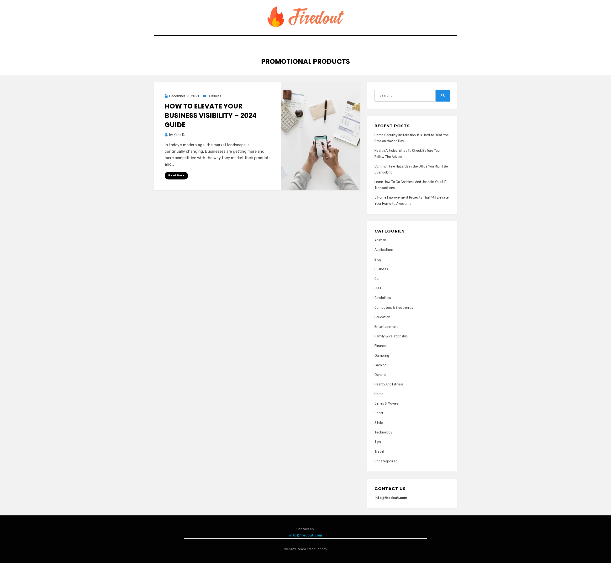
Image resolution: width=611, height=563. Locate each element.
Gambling (381, 356)
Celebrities (382, 298)
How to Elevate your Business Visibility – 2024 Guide (211, 116)
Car (377, 279)
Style (378, 423)
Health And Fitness (389, 384)
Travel (379, 451)
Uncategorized (385, 461)
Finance (380, 346)
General (380, 375)
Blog (377, 260)
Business (214, 96)
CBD (377, 288)
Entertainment (386, 327)
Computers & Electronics (393, 308)
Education (382, 317)
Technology (383, 432)
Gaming (380, 365)
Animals (380, 240)
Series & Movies (386, 403)
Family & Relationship (391, 336)
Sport (378, 413)
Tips (377, 442)
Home (379, 394)
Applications (384, 250)
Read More (176, 175)
